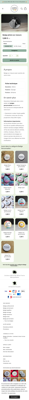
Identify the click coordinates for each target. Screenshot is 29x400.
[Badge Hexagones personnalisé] (21, 157)
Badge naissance (7, 314)
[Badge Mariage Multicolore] (7, 224)
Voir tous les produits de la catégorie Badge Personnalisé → (14, 265)
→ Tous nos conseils (8, 340)
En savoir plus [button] (11, 393)
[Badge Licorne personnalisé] (7, 202)
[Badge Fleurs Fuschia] (7, 157)
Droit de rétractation (8, 351)
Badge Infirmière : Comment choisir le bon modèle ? (14, 337)
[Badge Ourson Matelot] (21, 202)
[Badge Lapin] (21, 179)
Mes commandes (7, 349)
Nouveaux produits (8, 327)
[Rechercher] (21, 8)
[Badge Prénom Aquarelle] (7, 179)
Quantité (5, 55)
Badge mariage (7, 312)
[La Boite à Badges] (14, 8)
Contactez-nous (7, 363)
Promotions (6, 329)
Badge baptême (7, 310)
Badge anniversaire (8, 308)
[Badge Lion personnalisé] (21, 224)
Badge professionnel (8, 306)
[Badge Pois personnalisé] (7, 247)
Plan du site (6, 361)
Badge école (6, 316)
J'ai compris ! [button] (14, 397)
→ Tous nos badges (8, 321)
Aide (4, 359)
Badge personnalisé (8, 318)
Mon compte (6, 347)
